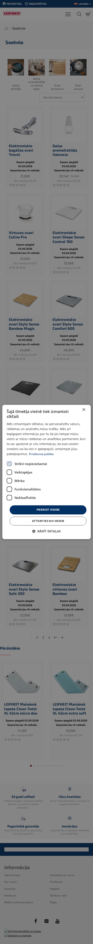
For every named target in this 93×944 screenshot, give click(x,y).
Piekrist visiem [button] (48, 510)
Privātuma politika (41, 454)
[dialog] (46, 472)
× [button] (83, 409)
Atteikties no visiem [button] (48, 521)
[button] (46, 531)
